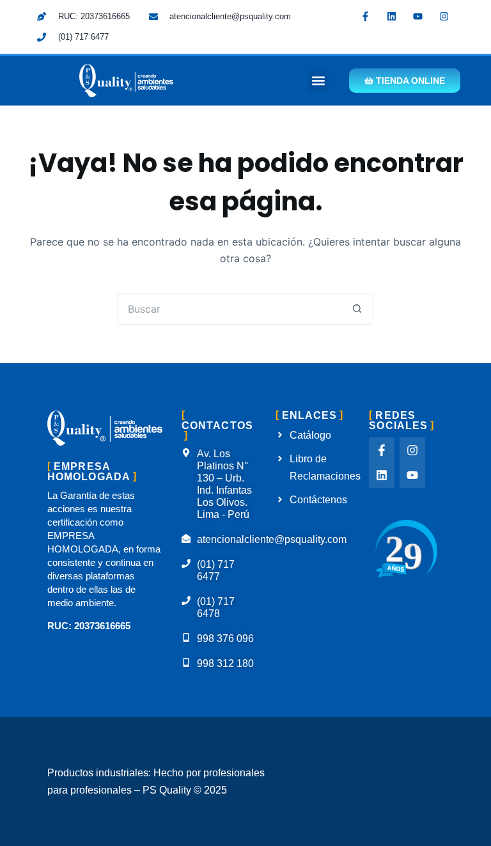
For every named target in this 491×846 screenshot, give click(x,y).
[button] (318, 80)
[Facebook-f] (365, 16)
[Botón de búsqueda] (357, 309)
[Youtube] (418, 16)
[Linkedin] (391, 16)
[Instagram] (444, 16)
